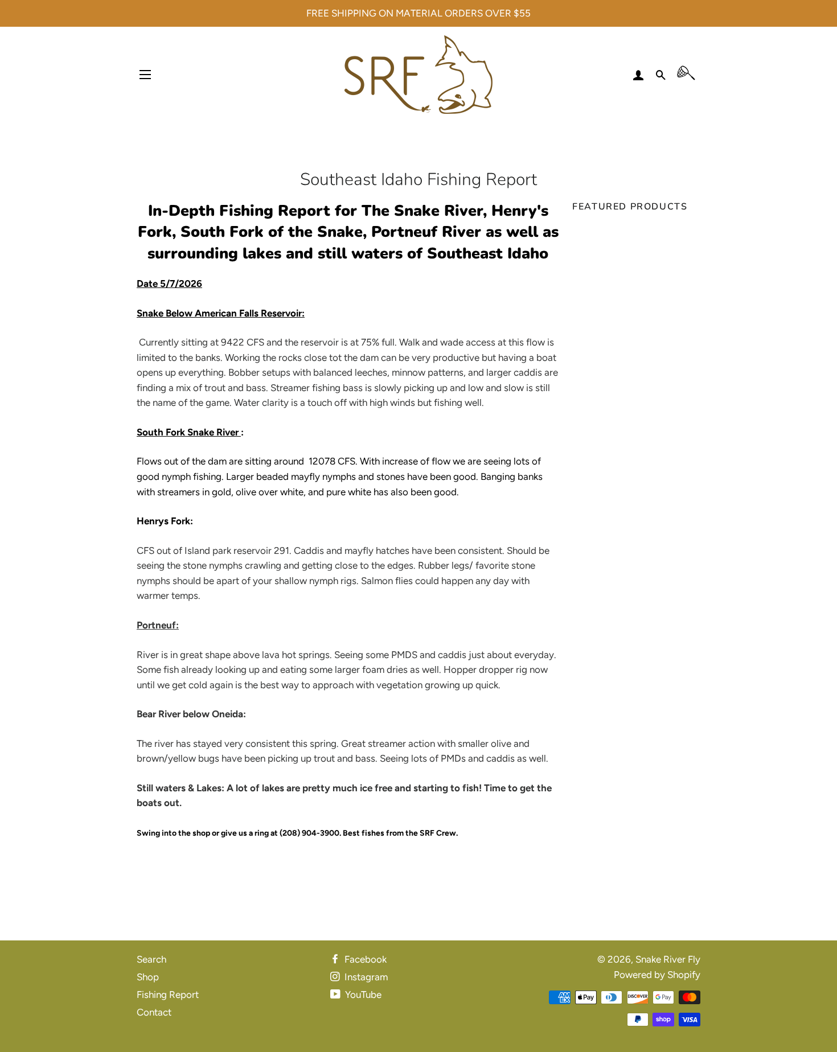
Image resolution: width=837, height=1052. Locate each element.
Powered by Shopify (657, 974)
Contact (154, 1012)
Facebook (364, 959)
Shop (148, 977)
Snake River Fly (667, 959)
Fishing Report (168, 994)
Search (151, 959)
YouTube (362, 994)
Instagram (365, 977)
